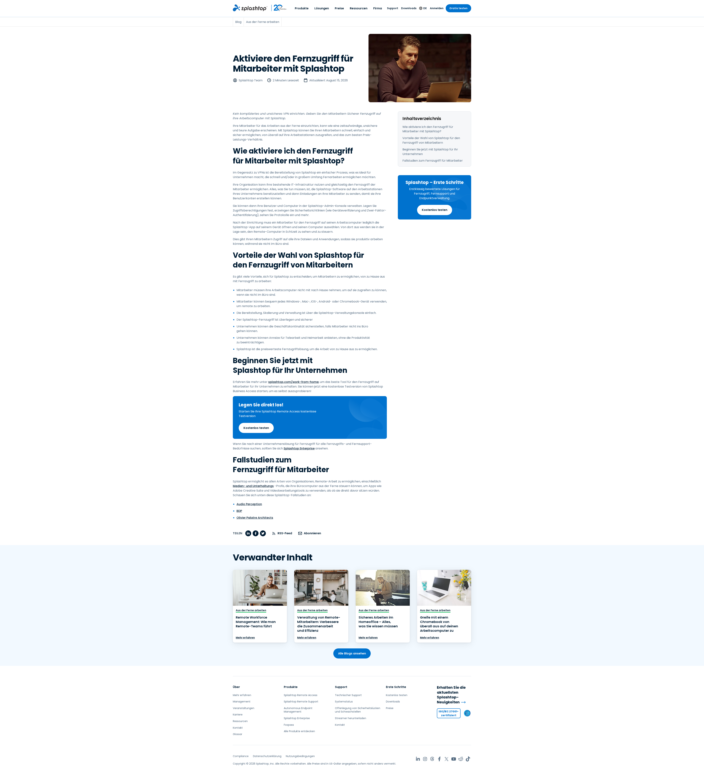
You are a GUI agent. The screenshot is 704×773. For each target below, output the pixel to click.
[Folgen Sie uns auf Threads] (432, 759)
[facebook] (255, 533)
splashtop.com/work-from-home (293, 382)
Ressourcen (358, 8)
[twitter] (263, 533)
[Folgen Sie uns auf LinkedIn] (418, 759)
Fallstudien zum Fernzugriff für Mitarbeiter (432, 160)
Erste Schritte (396, 687)
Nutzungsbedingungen (300, 756)
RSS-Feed (285, 533)
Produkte (302, 8)
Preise (339, 8)
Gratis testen (458, 8)
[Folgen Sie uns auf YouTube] (453, 759)
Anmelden (436, 8)
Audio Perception (249, 504)
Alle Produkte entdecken (299, 731)
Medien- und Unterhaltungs (253, 486)
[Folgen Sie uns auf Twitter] (446, 759)
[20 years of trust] (277, 7)
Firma (377, 8)
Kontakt (238, 728)
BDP (239, 511)
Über (236, 687)
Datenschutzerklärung (267, 756)
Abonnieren (312, 533)
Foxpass (289, 725)
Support (392, 8)
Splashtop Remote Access (300, 695)
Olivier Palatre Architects (254, 518)
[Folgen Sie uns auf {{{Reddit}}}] (461, 759)
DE (425, 8)
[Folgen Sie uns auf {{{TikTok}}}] (468, 759)
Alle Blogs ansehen (352, 653)
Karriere (238, 714)
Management (241, 701)
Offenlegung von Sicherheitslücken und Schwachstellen (357, 710)
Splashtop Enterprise (299, 448)
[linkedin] (248, 533)
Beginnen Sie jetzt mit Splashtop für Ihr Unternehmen (430, 151)
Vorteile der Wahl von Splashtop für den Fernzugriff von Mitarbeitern (431, 140)
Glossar (237, 734)
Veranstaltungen (243, 708)
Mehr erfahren (245, 637)
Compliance (241, 756)
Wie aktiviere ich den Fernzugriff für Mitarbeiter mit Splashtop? (427, 129)
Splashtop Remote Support (301, 701)
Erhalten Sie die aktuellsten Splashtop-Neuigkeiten (451, 694)
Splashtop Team (251, 80)
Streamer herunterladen (350, 718)
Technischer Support (348, 695)
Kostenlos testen (434, 210)
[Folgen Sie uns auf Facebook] (439, 759)
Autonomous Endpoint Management (298, 710)
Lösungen (321, 8)
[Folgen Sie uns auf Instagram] (425, 759)
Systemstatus (344, 701)
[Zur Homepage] (250, 7)
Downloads (409, 8)
